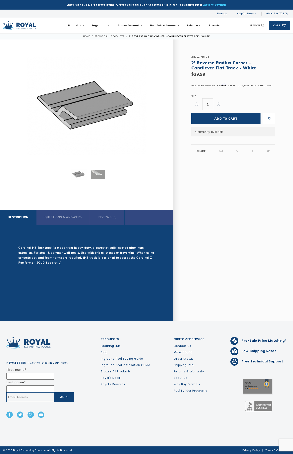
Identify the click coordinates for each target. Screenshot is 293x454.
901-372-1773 (275, 13)
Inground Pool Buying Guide (122, 359)
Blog (104, 352)
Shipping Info (184, 365)
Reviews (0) (107, 217)
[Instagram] (31, 415)
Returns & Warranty (189, 371)
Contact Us (182, 346)
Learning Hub (111, 346)
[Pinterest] (237, 151)
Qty (193, 96)
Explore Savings (214, 4)
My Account (183, 352)
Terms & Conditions (277, 450)
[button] (12, 106)
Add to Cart (225, 118)
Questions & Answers (63, 217)
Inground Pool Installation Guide (125, 365)
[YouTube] (41, 415)
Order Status (183, 359)
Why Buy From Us (187, 384)
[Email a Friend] (221, 151)
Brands (222, 13)
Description (18, 217)
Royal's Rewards (113, 384)
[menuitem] (76, 25)
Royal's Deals (111, 378)
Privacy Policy (251, 450)
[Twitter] (268, 151)
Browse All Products (116, 371)
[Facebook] (252, 151)
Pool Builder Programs (190, 391)
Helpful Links (245, 13)
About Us (180, 378)
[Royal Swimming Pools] (38, 342)
